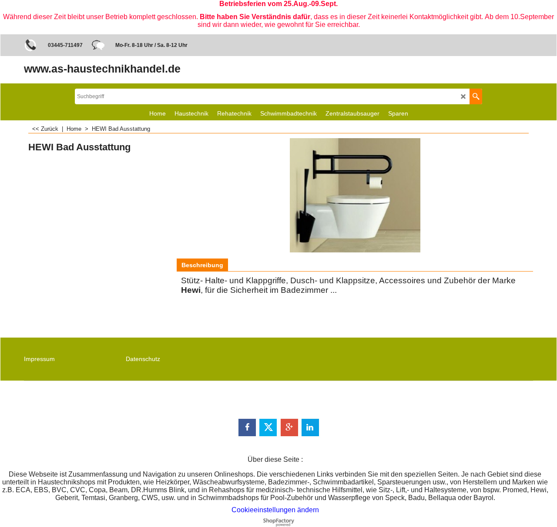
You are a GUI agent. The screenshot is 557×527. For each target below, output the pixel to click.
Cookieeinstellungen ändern (275, 510)
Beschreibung (202, 265)
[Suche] (476, 96)
